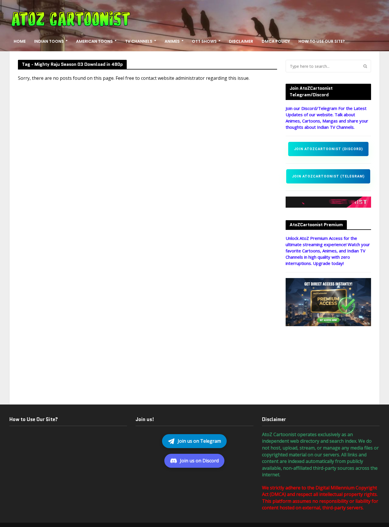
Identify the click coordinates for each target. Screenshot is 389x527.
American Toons (94, 41)
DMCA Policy (276, 41)
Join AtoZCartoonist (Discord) (328, 149)
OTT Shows (204, 41)
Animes (172, 41)
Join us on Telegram (199, 441)
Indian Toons (49, 41)
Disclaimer (241, 41)
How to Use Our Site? (321, 41)
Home (20, 41)
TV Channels (138, 41)
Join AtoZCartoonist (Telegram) (328, 176)
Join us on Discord (199, 460)
